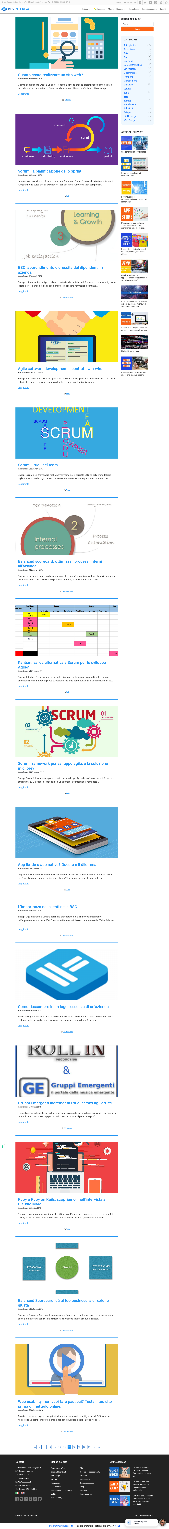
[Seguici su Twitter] (145, 2)
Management (68, 297)
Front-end (128, 76)
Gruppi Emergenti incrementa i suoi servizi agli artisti (65, 1103)
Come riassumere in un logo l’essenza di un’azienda (63, 1006)
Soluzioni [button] (120, 9)
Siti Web (54, 1479)
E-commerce (130, 73)
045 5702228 (55, 2)
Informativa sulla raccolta (61, 1526)
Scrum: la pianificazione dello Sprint (49, 171)
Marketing (128, 84)
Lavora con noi (129, 2)
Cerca (137, 29)
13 (49, 1447)
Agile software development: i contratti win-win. (60, 368)
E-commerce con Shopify (61, 1490)
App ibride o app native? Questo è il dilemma (57, 864)
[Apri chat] (162, 1522)
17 (69, 1447)
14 (54, 1447)
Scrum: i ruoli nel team (38, 465)
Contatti (162, 9)
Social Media (130, 104)
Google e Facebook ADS (90, 1472)
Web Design (68, 1431)
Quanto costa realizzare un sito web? (50, 75)
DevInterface (68, 1032)
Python (127, 88)
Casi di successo (149, 9)
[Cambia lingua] (17, 1493)
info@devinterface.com (38, 2)
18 (74, 1447)
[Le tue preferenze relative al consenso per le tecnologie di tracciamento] (2, 1146)
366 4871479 (66, 2)
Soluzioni (68, 1128)
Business (128, 61)
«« (35, 1447)
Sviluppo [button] (86, 9)
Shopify (127, 100)
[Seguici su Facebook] (140, 2)
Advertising (129, 49)
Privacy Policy (139, 1515)
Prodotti (83, 1475)
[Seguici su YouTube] (161, 2)
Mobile (111, 9)
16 (64, 1447)
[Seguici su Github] (166, 2)
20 (84, 1447)
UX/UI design (130, 116)
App (68, 890)
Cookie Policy (149, 1515)
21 (89, 1447)
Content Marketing (133, 65)
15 (59, 1447)
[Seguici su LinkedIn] (150, 2)
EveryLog (101, 9)
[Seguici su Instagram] (155, 2)
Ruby (68, 1229)
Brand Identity (56, 1498)
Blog (118, 2)
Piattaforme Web (58, 1468)
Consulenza (134, 9)
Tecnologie (55, 1483)
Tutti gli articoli (131, 45)
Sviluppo (68, 100)
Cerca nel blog (131, 19)
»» (99, 1447)
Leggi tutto (23, 93)
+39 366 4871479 (22, 1478)
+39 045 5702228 (22, 1475)
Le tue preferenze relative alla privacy (95, 1526)
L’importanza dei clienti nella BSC (47, 906)
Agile (68, 196)
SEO (126, 96)
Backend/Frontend (58, 1472)
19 (79, 1447)
